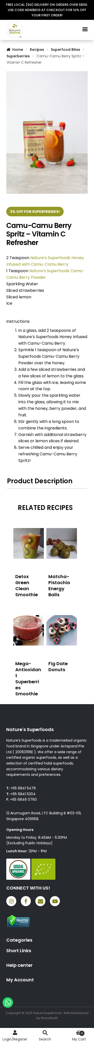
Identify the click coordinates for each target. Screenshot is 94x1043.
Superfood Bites (65, 49)
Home (17, 49)
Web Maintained (75, 1013)
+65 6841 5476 (23, 788)
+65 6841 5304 (23, 793)
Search (45, 1039)
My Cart (79, 1036)
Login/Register (15, 1039)
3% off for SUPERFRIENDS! (35, 211)
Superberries (18, 56)
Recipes (37, 49)
